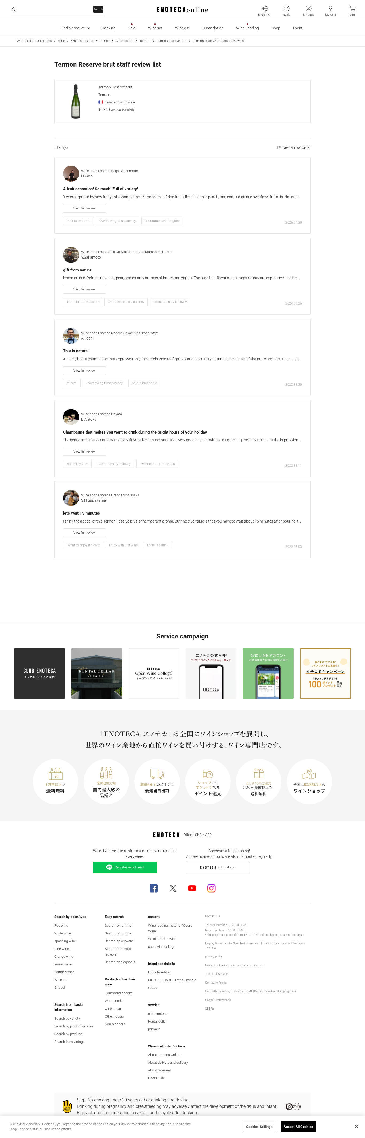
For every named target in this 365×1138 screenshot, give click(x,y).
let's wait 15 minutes (81, 513)
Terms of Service (216, 974)
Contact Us (212, 916)
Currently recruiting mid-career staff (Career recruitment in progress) (250, 991)
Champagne (124, 40)
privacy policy (213, 956)
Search (98, 9)
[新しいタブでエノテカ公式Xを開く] (173, 888)
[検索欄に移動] (14, 9)
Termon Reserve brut (172, 40)
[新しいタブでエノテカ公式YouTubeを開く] (192, 888)
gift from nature (77, 270)
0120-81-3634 (237, 925)
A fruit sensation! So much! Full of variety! (100, 188)
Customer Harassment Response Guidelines (234, 965)
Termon (144, 40)
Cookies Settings (259, 1127)
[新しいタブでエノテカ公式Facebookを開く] (153, 888)
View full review (84, 208)
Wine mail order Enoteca (34, 40)
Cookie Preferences (218, 1000)
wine (61, 40)
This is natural (76, 351)
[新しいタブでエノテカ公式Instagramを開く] (211, 888)
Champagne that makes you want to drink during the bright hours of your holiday (135, 432)
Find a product (73, 28)
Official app (226, 867)
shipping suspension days (285, 935)
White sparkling (82, 40)
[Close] (356, 1126)
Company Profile (216, 982)
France (104, 40)
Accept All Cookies (298, 1127)
